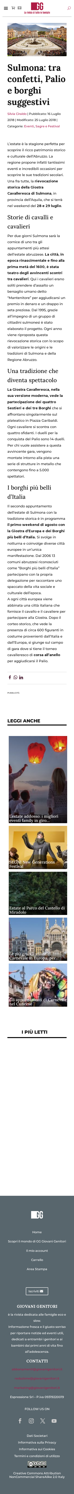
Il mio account (37, 1251)
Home (37, 1232)
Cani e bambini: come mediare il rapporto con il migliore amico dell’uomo (33, 1133)
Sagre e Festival (47, 126)
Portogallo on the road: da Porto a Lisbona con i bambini (37, 1174)
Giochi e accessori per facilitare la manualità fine (34, 1055)
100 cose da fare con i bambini (37, 1162)
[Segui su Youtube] (54, 1421)
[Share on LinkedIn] (21, 678)
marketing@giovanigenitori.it (37, 1388)
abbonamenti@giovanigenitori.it (37, 1369)
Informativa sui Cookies (37, 1449)
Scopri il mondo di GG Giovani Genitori (37, 1241)
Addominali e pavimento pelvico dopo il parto (32, 1069)
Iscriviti (33, 1291)
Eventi (29, 126)
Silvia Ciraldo (17, 114)
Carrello (37, 1260)
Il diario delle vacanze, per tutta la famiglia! (34, 1117)
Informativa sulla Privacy (37, 1442)
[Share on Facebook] (9, 678)
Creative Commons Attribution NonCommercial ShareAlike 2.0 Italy (37, 1475)
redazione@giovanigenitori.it (37, 1378)
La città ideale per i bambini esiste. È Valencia (35, 1150)
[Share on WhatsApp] (15, 678)
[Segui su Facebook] (20, 1421)
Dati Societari (37, 1436)
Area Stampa (37, 1269)
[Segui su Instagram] (31, 1421)
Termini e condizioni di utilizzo (37, 1456)
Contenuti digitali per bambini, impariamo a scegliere (30, 1086)
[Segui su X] (43, 1421)
